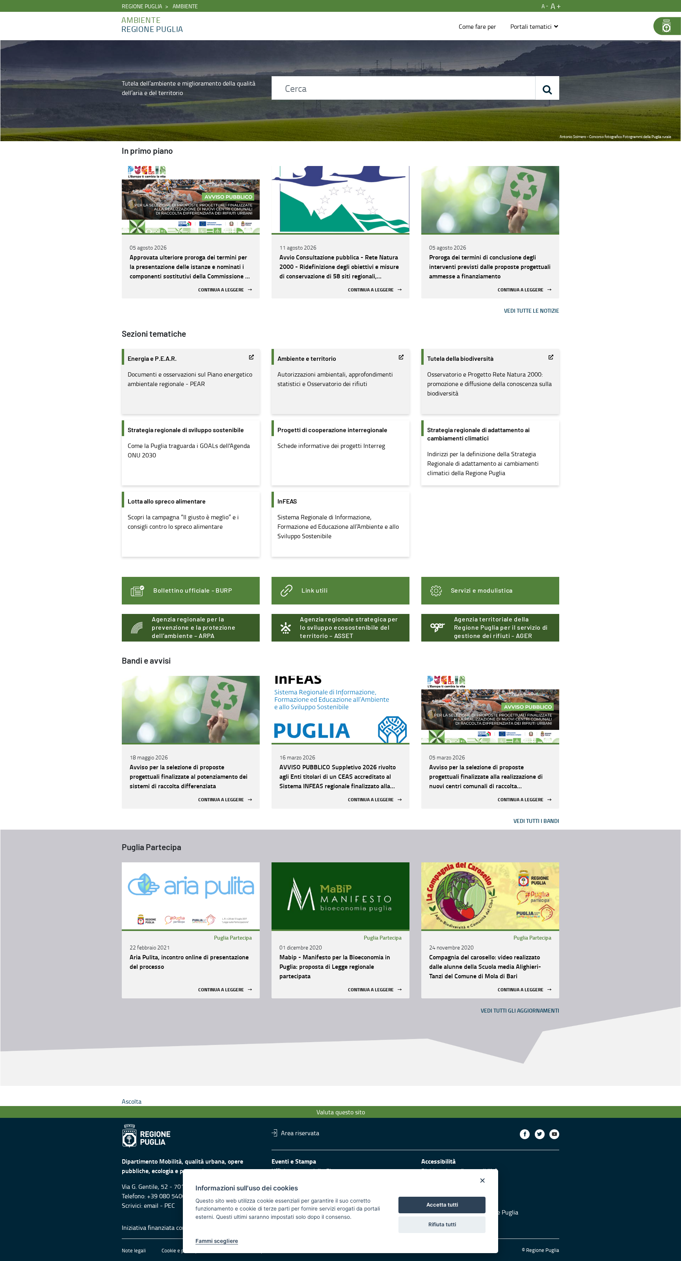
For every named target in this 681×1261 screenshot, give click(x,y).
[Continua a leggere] (191, 199)
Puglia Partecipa (233, 937)
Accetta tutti (442, 1204)
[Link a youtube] (554, 1134)
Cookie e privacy (179, 1250)
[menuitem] (477, 26)
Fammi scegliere (216, 1241)
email (151, 1205)
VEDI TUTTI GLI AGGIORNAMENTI (520, 1010)
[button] (534, 26)
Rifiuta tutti (442, 1224)
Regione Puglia (142, 6)
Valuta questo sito (340, 1112)
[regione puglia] (663, 26)
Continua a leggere (221, 290)
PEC (169, 1205)
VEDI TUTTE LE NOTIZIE (531, 310)
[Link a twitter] (540, 1134)
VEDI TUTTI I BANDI (536, 820)
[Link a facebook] (525, 1134)
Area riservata (300, 1132)
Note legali (134, 1250)
